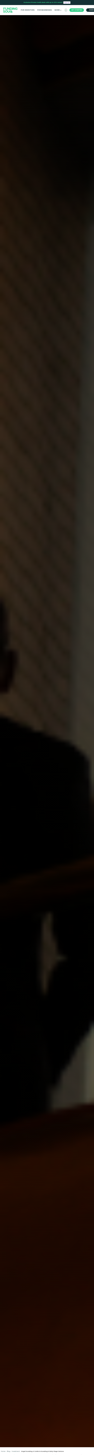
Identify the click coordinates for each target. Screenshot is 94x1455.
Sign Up (66, 2)
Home (3, 1451)
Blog (8, 1451)
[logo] (10, 10)
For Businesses (44, 10)
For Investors (28, 10)
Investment (16, 1451)
